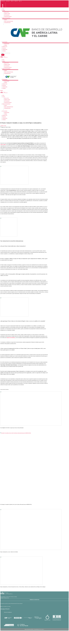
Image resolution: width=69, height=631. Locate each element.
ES (19, 1)
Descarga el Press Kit (5, 608)
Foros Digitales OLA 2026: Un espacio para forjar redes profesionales (12, 427)
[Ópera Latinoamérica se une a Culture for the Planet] (30, 549)
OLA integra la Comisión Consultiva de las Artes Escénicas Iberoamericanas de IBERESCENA (16, 504)
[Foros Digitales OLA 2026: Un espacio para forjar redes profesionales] (30, 425)
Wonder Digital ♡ (41, 629)
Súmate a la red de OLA (34, 599)
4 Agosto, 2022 (3, 125)
